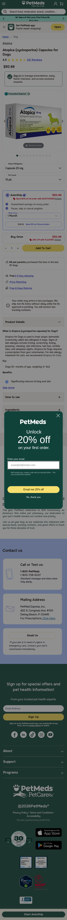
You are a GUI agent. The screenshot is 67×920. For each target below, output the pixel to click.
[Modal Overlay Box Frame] (33, 460)
